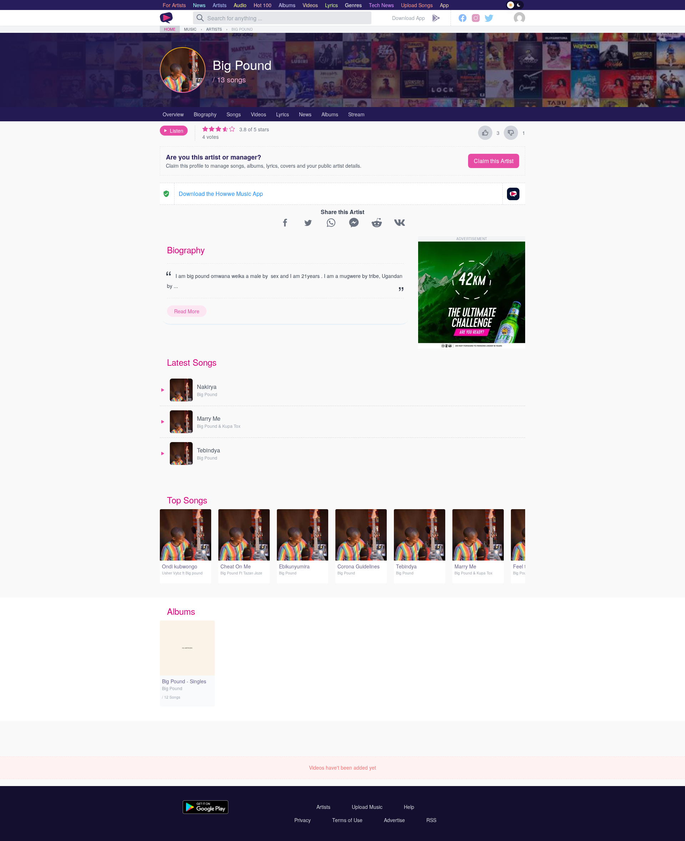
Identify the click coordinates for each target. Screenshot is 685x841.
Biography (205, 114)
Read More (186, 311)
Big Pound (242, 29)
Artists (214, 29)
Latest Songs (192, 362)
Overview (173, 114)
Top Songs (187, 499)
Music (190, 29)
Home (170, 29)
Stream (356, 114)
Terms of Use (347, 820)
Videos (258, 114)
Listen (176, 130)
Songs (234, 114)
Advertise (394, 820)
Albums (329, 114)
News (305, 114)
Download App (408, 17)
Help (409, 806)
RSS (431, 820)
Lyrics (282, 114)
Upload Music (367, 806)
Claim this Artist (493, 161)
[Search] (200, 17)
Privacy (302, 820)
